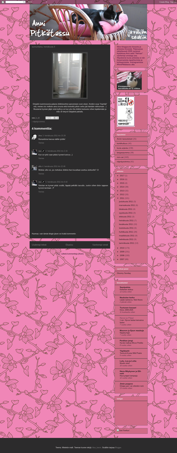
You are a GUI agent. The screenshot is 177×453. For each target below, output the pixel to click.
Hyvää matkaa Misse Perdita (131, 343)
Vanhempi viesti (100, 245)
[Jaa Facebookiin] (54, 118)
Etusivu (69, 245)
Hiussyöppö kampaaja (128, 376)
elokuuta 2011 (125, 216)
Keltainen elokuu (126, 290)
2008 (122, 255)
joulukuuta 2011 (126, 201)
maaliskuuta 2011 (127, 235)
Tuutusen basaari (128, 308)
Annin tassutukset (124, 139)
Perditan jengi (126, 341)
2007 (122, 259)
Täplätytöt (124, 351)
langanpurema (123, 152)
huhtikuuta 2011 (126, 232)
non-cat (120, 157)
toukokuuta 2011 (126, 228)
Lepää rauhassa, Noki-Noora (131, 300)
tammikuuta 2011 (127, 243)
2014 (122, 187)
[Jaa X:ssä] (52, 118)
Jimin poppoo (126, 384)
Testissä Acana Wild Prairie (131, 353)
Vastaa (41, 143)
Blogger (118, 447)
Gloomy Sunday (124, 273)
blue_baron (96, 447)
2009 (122, 252)
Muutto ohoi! (125, 363)
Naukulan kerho (127, 297)
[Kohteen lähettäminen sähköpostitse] (46, 118)
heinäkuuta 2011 (126, 220)
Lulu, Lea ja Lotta (128, 361)
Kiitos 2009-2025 (126, 310)
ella (39, 166)
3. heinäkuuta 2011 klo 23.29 (54, 136)
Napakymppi (125, 333)
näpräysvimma (39, 122)
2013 (122, 191)
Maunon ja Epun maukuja (132, 330)
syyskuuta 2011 (126, 213)
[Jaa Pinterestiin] (57, 118)
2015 (122, 183)
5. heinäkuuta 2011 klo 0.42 (56, 182)
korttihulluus (122, 143)
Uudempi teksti (39, 245)
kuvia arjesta (122, 148)
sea (39, 151)
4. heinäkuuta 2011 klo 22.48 (53, 166)
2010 (122, 248)
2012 (122, 194)
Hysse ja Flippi (127, 318)
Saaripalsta (125, 287)
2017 (122, 175)
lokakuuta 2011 (126, 209)
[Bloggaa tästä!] (49, 118)
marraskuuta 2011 (127, 205)
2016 (122, 179)
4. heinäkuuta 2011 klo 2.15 (56, 151)
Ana (40, 136)
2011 (122, 198)
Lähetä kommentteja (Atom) (72, 254)
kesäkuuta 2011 (126, 224)
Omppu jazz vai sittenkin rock (132, 386)
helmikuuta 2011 (126, 239)
